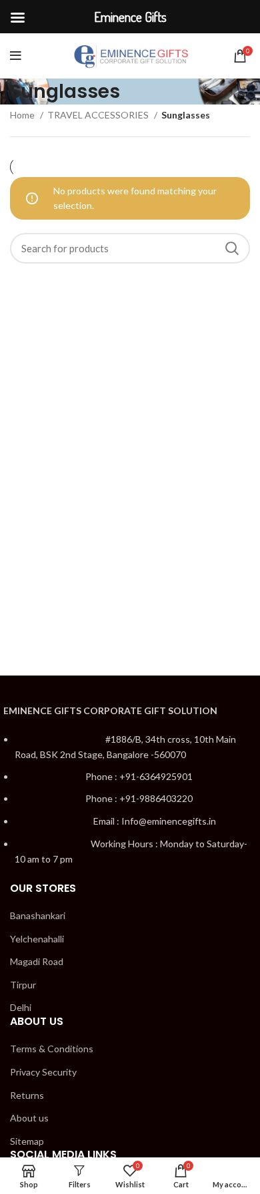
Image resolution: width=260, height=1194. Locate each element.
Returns (27, 1095)
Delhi (20, 1007)
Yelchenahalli (37, 938)
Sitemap (27, 1141)
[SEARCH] (232, 248)
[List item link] (130, 806)
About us (29, 1117)
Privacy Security (43, 1072)
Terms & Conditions (51, 1048)
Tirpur (23, 984)
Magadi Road (36, 961)
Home (23, 114)
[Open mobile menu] (15, 56)
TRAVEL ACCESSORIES (99, 114)
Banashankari (37, 915)
